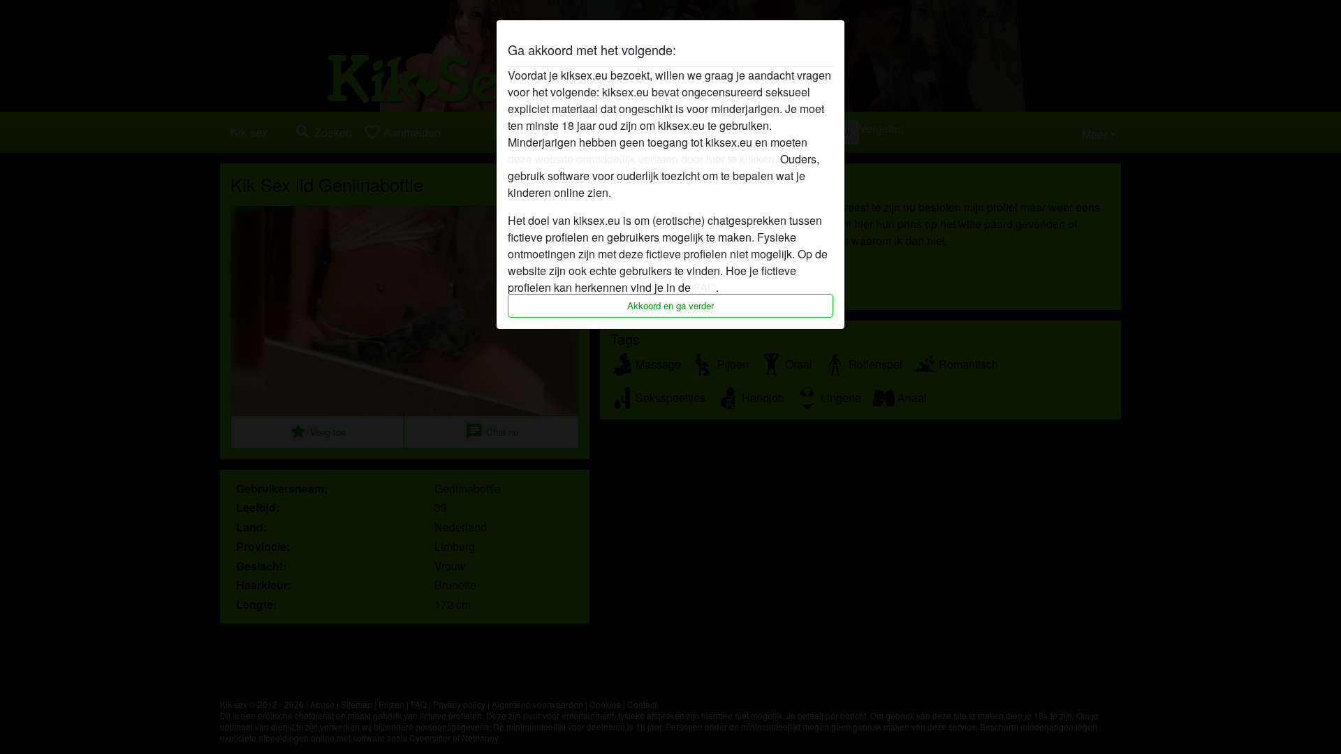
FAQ (705, 287)
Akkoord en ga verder (670, 305)
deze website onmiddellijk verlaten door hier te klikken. (642, 159)
